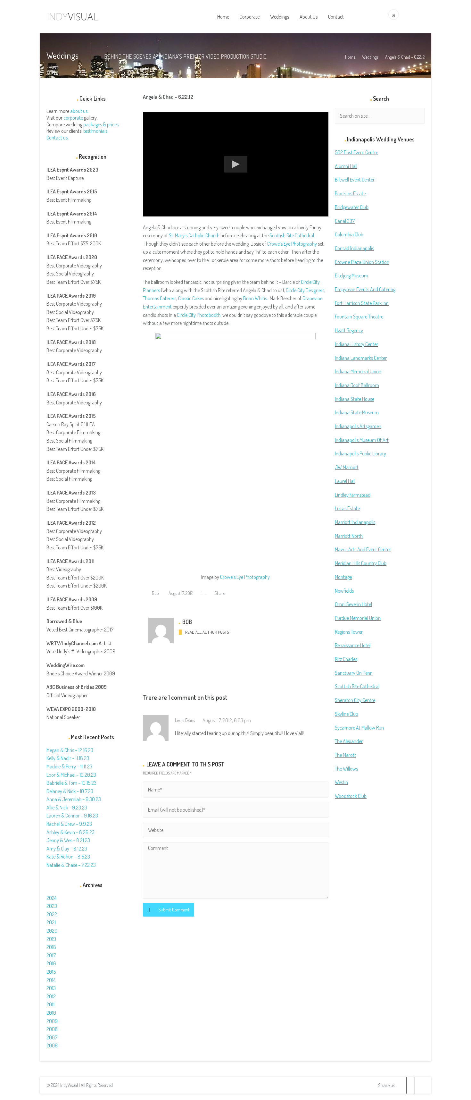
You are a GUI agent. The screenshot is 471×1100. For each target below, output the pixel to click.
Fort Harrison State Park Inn (362, 303)
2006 (52, 1045)
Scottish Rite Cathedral (291, 235)
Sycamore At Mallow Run (359, 727)
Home (350, 57)
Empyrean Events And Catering (365, 289)
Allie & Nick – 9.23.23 (66, 807)
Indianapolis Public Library (360, 453)
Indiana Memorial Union (358, 371)
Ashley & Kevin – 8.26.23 (70, 832)
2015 (51, 972)
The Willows (346, 769)
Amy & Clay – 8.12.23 (66, 848)
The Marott (345, 755)
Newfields (344, 591)
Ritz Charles (346, 659)
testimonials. (95, 131)
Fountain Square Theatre (359, 316)
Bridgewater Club (351, 207)
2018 (51, 947)
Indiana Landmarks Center (361, 358)
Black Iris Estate (350, 193)
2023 (51, 906)
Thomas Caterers (159, 298)
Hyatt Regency (349, 330)
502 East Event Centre (356, 152)
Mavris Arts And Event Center (363, 549)
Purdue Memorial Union (358, 618)
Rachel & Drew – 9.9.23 (69, 824)
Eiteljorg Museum (351, 275)
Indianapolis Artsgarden (358, 426)
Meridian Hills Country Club (360, 563)
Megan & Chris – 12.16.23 (69, 750)
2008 (52, 1029)
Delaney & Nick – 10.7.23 (69, 791)
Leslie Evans (185, 720)
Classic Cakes (191, 298)
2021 (51, 922)
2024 (51, 898)
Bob (155, 593)
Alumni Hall (346, 166)
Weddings (370, 57)
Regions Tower (349, 632)
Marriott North (349, 536)
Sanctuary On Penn (354, 673)
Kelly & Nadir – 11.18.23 (67, 758)
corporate (73, 117)
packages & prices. (101, 124)
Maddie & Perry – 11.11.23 (69, 766)
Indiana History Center (356, 344)
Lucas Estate (347, 508)
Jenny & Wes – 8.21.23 (68, 840)
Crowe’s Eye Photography (292, 244)
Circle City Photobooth (198, 315)
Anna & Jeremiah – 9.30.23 (73, 799)
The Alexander (349, 741)
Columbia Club (349, 234)
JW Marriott (347, 467)
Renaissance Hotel (352, 645)
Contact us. (57, 137)
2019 (51, 939)
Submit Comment (173, 909)
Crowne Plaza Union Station (362, 262)
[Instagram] (419, 1085)
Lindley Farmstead (352, 495)
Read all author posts (207, 632)
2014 (50, 980)
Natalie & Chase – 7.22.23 (71, 865)
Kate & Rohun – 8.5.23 (68, 856)
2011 (50, 1004)
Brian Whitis (255, 298)
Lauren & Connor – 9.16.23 (72, 815)
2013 (51, 988)
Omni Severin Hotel (353, 604)
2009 (52, 1021)
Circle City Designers (305, 290)
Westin (341, 782)
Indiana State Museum (357, 412)
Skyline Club (346, 714)
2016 (51, 963)
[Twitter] (402, 1085)
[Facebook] (410, 1085)
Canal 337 (345, 221)
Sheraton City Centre (355, 700)
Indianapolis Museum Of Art (362, 440)
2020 (51, 930)
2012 (51, 996)
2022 (51, 914)
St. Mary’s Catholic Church (194, 235)
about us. (79, 111)
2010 (51, 1013)
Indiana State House (354, 399)
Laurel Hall (345, 481)
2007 (51, 1037)
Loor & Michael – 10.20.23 (71, 775)
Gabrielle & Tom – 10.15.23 (71, 783)
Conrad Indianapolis (354, 248)
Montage (343, 577)
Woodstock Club (351, 796)
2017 (51, 955)
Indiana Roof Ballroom (357, 385)
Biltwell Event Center (355, 179)
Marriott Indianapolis (355, 522)
